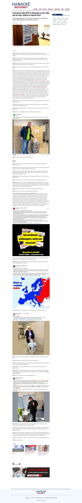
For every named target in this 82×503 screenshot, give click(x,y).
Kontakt (27, 497)
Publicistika (57, 9)
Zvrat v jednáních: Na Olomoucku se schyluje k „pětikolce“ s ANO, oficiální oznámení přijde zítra (43, 453)
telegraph (64, 21)
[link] (30, 79)
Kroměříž (65, 19)
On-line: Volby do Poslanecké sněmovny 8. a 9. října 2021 (30, 453)
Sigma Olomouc (63, 22)
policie (54, 22)
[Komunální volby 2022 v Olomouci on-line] (18, 448)
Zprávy (40, 9)
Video (62, 9)
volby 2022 (59, 21)
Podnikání (67, 9)
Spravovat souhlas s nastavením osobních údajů (46, 497)
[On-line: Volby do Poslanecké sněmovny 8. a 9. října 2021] (31, 448)
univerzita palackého (57, 24)
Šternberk (54, 21)
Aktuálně (36, 9)
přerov (54, 18)
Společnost (50, 9)
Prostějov (63, 24)
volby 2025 (14, 50)
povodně (54, 19)
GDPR (32, 497)
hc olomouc (59, 19)
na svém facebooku (39, 70)
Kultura (45, 9)
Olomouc (59, 18)
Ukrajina (57, 22)
